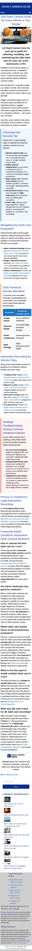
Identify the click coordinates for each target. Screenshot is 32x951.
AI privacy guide (18, 663)
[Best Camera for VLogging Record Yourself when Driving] (7, 863)
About (18, 948)
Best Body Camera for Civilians (16, 857)
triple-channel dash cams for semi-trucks (17, 377)
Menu (3, 12)
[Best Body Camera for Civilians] (7, 855)
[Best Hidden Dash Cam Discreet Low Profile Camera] (7, 832)
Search (16, 786)
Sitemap (23, 948)
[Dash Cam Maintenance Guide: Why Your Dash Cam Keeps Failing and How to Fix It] (7, 844)
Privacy (8, 948)
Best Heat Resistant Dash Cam (16, 815)
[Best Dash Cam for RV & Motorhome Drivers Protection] (7, 801)
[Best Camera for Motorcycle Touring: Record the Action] (7, 821)
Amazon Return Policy (19, 943)
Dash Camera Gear (16, 6)
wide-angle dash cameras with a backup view (16, 407)
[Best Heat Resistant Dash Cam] (7, 813)
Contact (13, 948)
